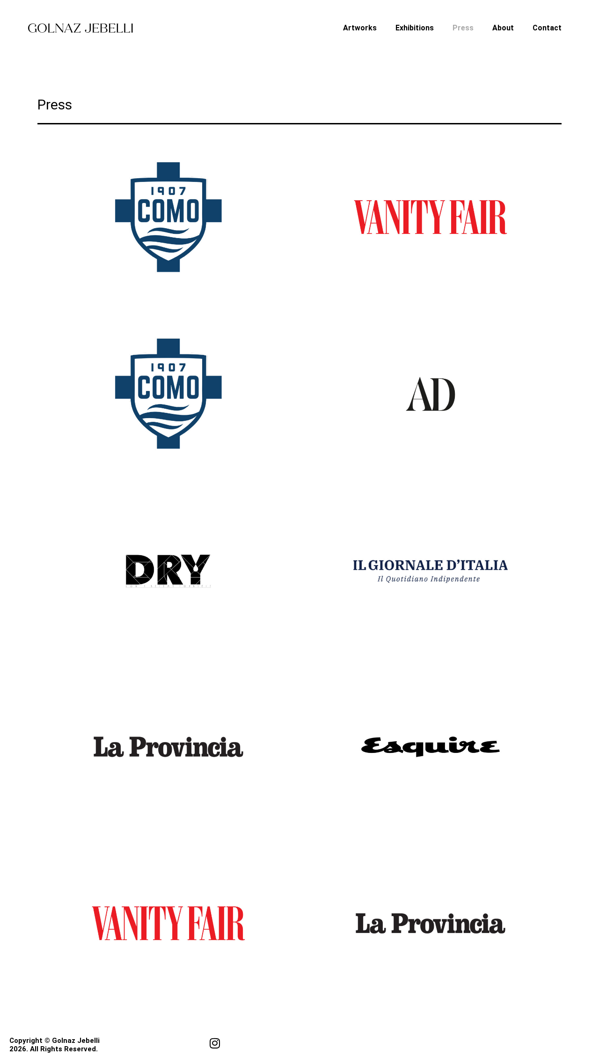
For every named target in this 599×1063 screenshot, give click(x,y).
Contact (547, 27)
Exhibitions (414, 27)
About (503, 27)
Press (463, 27)
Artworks (360, 27)
